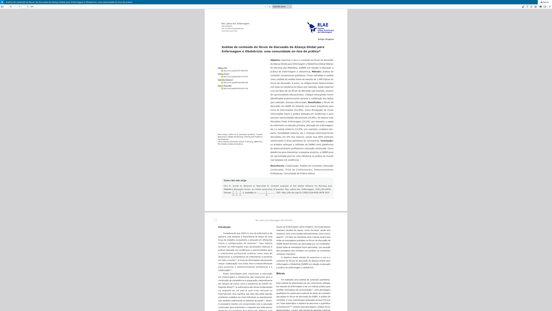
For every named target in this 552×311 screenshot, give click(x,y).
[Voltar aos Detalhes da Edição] (2, 2)
